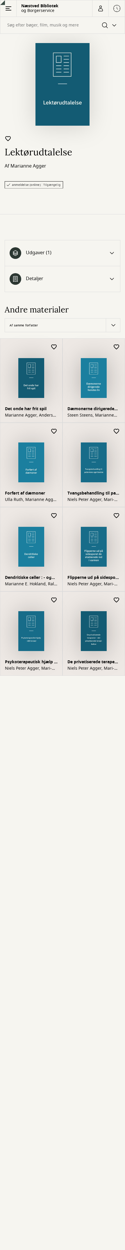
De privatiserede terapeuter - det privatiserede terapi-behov (93, 662)
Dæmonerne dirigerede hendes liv (90, 409)
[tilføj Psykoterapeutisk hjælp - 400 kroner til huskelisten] (54, 600)
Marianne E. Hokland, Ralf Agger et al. (30, 584)
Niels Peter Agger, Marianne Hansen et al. (90, 499)
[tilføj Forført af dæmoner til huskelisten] (54, 431)
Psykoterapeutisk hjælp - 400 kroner (30, 662)
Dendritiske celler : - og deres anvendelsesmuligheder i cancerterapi (30, 578)
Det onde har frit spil (26, 409)
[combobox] (62, 25)
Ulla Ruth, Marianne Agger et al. (31, 499)
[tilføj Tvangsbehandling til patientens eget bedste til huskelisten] (116, 431)
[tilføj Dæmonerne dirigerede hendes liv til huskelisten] (116, 347)
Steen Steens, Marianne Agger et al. (90, 415)
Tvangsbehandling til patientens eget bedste (92, 493)
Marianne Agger (28, 166)
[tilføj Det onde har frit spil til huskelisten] (54, 347)
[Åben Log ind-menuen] (100, 8)
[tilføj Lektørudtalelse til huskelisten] (8, 138)
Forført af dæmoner (25, 493)
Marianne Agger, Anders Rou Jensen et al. (29, 415)
